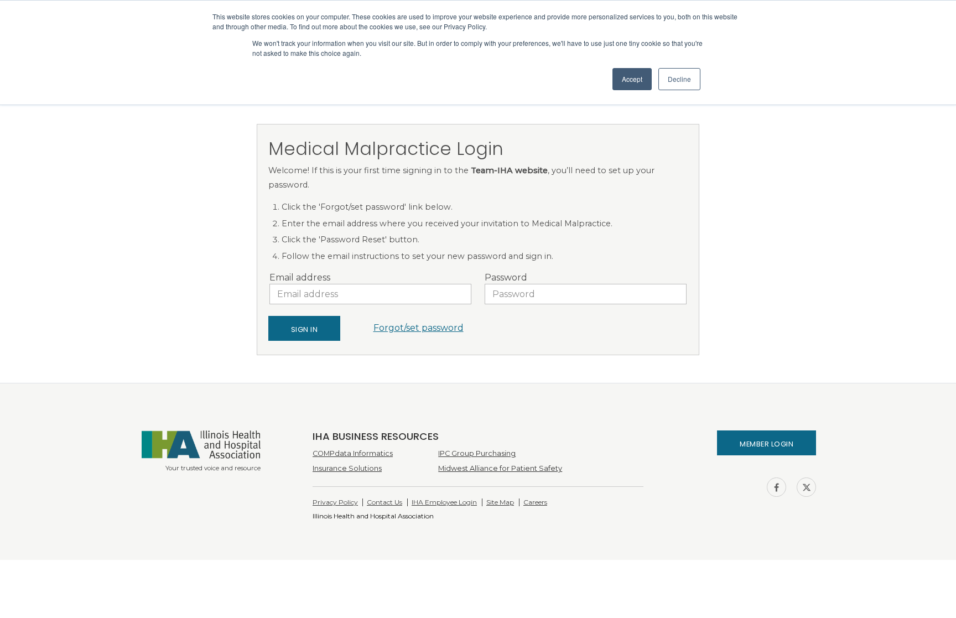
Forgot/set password (418, 328)
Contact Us (384, 502)
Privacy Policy (335, 502)
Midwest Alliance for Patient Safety (500, 468)
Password (506, 277)
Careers (535, 502)
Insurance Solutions (347, 468)
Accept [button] (632, 79)
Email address (299, 277)
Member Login (766, 444)
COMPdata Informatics (353, 453)
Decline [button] (679, 79)
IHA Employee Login (444, 502)
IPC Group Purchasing (477, 453)
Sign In (304, 329)
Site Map (500, 502)
